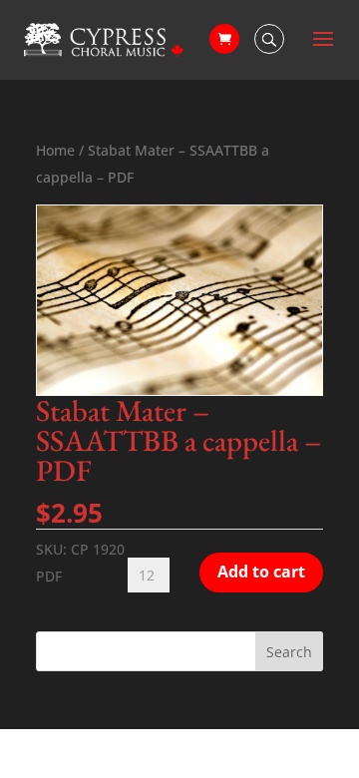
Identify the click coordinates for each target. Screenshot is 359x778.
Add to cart (261, 572)
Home (55, 150)
